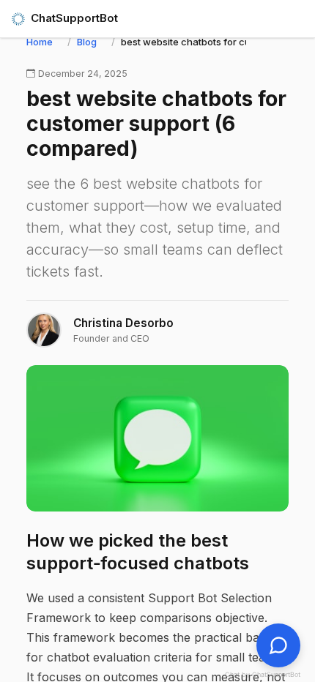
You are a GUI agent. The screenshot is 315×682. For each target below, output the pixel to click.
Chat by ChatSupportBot (262, 674)
